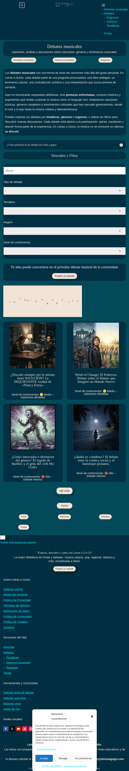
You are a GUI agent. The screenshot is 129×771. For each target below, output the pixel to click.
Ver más (64, 490)
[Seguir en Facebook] (5, 728)
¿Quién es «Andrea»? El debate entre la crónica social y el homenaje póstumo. (96, 460)
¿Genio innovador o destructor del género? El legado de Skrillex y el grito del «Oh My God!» (33, 462)
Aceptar (44, 758)
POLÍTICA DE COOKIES (52, 766)
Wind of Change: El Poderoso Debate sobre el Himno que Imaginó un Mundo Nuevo (96, 378)
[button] (92, 716)
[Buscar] (22, 5)
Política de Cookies (15, 621)
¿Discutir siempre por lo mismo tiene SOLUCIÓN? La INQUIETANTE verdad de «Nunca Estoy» (33, 380)
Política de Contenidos (17, 616)
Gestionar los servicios (46, 749)
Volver (64, 505)
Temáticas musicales (23, 60)
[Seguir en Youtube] (18, 728)
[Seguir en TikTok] (24, 728)
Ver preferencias (83, 758)
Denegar (63, 758)
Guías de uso (11, 709)
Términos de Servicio (16, 605)
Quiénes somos (13, 589)
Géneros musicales (64, 60)
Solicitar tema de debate (18, 692)
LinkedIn (30, 542)
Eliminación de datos (16, 611)
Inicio (23, 516)
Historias (64, 516)
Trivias (108, 33)
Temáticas (113, 25)
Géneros (112, 21)
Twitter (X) (6, 542)
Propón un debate (65, 276)
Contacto (9, 627)
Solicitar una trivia (14, 698)
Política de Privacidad (17, 600)
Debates (109, 13)
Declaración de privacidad (75, 766)
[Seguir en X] (12, 728)
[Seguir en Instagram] (31, 728)
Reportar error (12, 703)
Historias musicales (116, 9)
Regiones (112, 17)
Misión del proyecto (15, 594)
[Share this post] (2, 537)
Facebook (19, 542)
